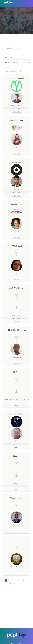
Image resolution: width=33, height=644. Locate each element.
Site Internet (17, 108)
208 (14, 583)
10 (4, 583)
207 (10, 583)
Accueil (4, 19)
